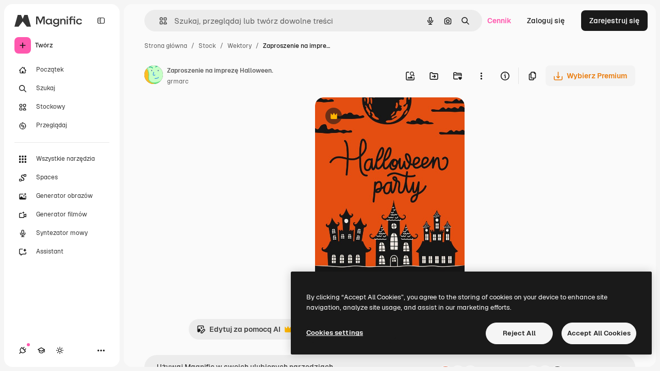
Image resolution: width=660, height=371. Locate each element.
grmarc (178, 81)
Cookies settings (334, 332)
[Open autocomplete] (159, 21)
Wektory (239, 46)
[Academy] (41, 350)
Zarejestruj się (614, 20)
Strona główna (165, 46)
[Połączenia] (22, 350)
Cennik (499, 20)
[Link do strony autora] (153, 76)
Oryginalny (386, 117)
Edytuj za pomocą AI (238, 332)
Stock (207, 46)
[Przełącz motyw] (60, 350)
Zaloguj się (546, 20)
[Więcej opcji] (481, 75)
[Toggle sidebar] (101, 20)
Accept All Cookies (599, 333)
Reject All (519, 333)
